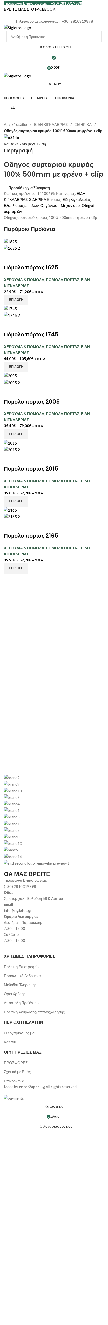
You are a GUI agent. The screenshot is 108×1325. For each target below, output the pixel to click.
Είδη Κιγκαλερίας (76, 199)
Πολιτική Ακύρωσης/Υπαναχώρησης (34, 1011)
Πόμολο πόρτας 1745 (31, 334)
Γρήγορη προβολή (23, 257)
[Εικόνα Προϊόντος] (12, 247)
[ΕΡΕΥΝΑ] (96, 36)
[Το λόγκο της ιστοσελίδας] (17, 27)
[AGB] (54, 817)
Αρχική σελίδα (16, 124)
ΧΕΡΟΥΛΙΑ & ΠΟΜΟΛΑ (24, 279)
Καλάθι (10, 1042)
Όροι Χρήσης (14, 993)
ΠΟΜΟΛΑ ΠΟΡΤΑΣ (62, 279)
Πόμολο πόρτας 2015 (31, 469)
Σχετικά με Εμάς (17, 1071)
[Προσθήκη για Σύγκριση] (10, 257)
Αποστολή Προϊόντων (22, 1002)
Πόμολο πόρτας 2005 (32, 402)
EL (12, 107)
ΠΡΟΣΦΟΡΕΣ (16, 1062)
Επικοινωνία (14, 1081)
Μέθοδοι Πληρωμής (20, 984)
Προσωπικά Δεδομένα (22, 975)
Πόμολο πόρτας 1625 (31, 267)
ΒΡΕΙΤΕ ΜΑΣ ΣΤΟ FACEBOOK (29, 9)
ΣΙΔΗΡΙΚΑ (83, 124)
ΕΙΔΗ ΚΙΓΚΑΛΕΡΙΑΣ (51, 124)
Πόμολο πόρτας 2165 (31, 536)
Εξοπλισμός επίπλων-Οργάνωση (31, 205)
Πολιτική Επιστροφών (22, 966)
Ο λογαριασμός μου (20, 1033)
